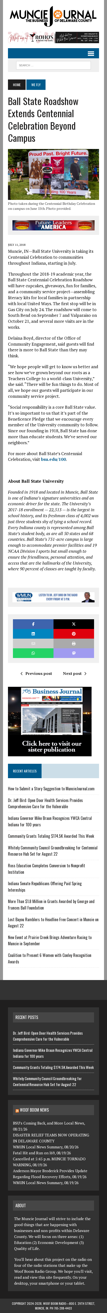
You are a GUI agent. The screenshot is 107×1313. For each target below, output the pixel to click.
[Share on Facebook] (33, 624)
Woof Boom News (34, 1110)
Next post (72, 673)
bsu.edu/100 (53, 459)
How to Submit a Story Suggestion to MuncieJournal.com (51, 789)
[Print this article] (74, 643)
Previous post (38, 673)
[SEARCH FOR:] (53, 65)
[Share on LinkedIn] (33, 634)
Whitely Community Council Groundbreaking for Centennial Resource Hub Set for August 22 (53, 851)
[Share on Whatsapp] (33, 653)
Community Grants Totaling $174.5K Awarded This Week (51, 836)
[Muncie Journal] (53, 16)
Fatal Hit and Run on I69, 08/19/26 (42, 1152)
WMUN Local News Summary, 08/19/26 (46, 1182)
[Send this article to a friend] (33, 643)
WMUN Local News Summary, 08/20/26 (46, 1146)
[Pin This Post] (74, 634)
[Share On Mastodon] (74, 653)
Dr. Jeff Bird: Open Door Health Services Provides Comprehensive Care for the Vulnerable (45, 803)
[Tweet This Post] (74, 624)
